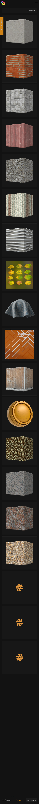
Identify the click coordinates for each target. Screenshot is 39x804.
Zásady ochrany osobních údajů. (20, 801)
